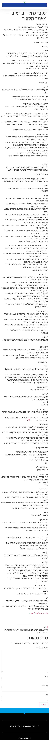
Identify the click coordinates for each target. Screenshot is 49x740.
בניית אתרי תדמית (24, 738)
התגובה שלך (42, 648)
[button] (3, 5)
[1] (29, 420)
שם (46, 676)
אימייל (45, 685)
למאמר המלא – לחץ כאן (38, 613)
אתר (46, 694)
